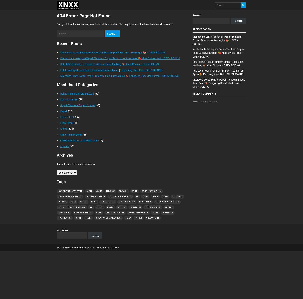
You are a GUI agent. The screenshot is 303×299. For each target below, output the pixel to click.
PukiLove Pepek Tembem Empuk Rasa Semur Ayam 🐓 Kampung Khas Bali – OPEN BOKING (111, 70)
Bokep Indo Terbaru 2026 (120, 197)
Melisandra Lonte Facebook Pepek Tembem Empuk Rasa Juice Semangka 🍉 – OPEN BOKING (112, 52)
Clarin (155, 197)
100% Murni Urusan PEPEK (70, 191)
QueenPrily (168, 213)
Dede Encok (177, 197)
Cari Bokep (62, 230)
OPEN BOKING (64, 213)
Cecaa (145, 197)
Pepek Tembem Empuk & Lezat (77, 105)
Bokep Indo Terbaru (95, 197)
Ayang (99, 191)
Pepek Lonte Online (115, 213)
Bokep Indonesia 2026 (151, 191)
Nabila (110, 207)
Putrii (155, 213)
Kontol (83, 202)
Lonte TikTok (67, 117)
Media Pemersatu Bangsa (167, 202)
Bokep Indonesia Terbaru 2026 (77, 93)
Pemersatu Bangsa (83, 213)
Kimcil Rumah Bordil (71, 134)
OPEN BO (169, 207)
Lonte (94, 202)
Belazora (110, 191)
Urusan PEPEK (152, 218)
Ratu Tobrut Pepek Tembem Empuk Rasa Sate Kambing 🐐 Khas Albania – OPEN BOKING (109, 64)
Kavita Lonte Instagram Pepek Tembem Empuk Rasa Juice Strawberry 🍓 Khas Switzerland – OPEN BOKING (120, 58)
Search (197, 15)
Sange (78, 218)
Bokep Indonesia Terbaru (70, 197)
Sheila (88, 218)
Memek (64, 128)
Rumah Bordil (64, 218)
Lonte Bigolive (108, 202)
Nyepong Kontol (153, 207)
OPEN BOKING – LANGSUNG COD (79, 140)
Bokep (134, 191)
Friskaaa (62, 202)
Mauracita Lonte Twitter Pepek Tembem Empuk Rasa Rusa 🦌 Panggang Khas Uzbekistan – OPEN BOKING (119, 76)
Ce (137, 197)
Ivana (73, 202)
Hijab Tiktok (66, 122)
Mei (91, 207)
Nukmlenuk (135, 207)
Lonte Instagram (69, 99)
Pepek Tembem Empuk (138, 213)
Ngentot (64, 146)
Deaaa (165, 197)
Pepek (64, 111)
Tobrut (138, 218)
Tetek (128, 218)
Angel (89, 191)
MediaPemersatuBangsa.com (71, 207)
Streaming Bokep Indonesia (108, 218)
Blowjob (123, 191)
